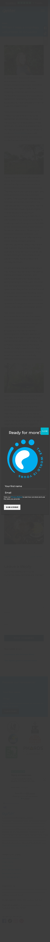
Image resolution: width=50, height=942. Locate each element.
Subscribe (12, 507)
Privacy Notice (16, 497)
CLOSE (45, 431)
